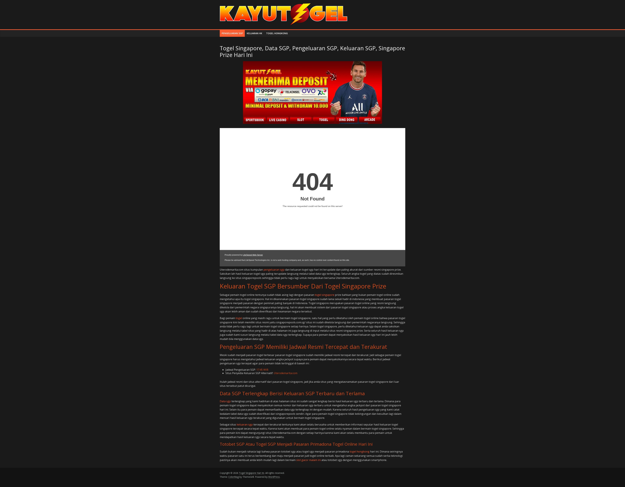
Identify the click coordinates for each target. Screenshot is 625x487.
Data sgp (225, 401)
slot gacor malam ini (308, 460)
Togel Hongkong (277, 33)
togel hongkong (359, 451)
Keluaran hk (254, 33)
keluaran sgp (245, 424)
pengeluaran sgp (274, 269)
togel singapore (324, 295)
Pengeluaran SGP (232, 33)
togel (239, 318)
